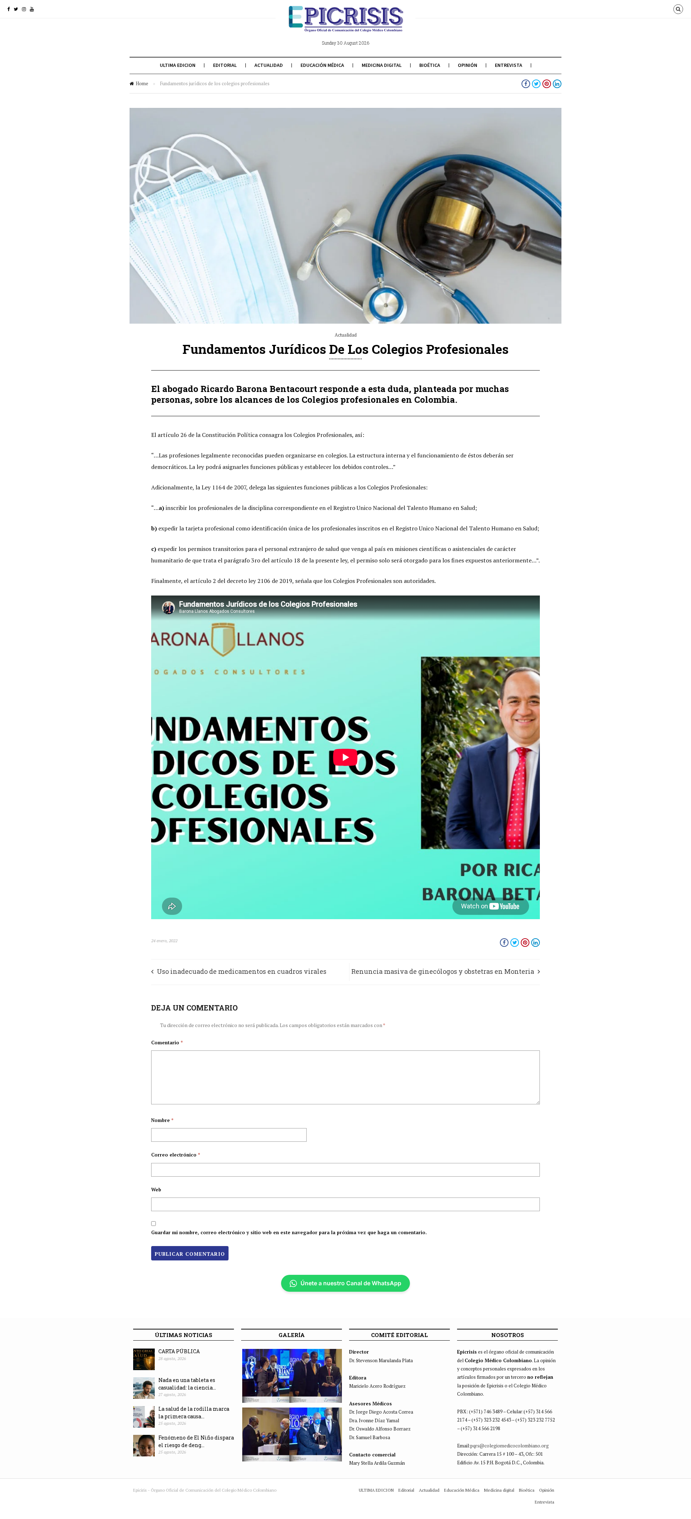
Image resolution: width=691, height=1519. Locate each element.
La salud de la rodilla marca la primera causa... (193, 1412)
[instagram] (24, 9)
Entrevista (508, 65)
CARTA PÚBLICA (179, 1351)
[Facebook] (8, 9)
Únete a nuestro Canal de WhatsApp (351, 1283)
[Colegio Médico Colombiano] (345, 24)
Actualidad (268, 65)
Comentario (167, 1042)
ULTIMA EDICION (177, 65)
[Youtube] (32, 9)
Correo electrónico (175, 1154)
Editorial (225, 65)
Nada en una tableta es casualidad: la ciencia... (187, 1384)
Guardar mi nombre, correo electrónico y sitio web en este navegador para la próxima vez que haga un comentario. (289, 1232)
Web (156, 1189)
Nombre (162, 1120)
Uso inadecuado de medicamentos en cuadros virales (241, 971)
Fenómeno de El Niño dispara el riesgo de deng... (196, 1441)
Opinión (467, 65)
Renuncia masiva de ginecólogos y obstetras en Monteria (442, 971)
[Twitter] (16, 9)
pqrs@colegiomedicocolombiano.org (509, 1445)
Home (142, 83)
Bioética (429, 65)
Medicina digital (382, 65)
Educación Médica (322, 65)
